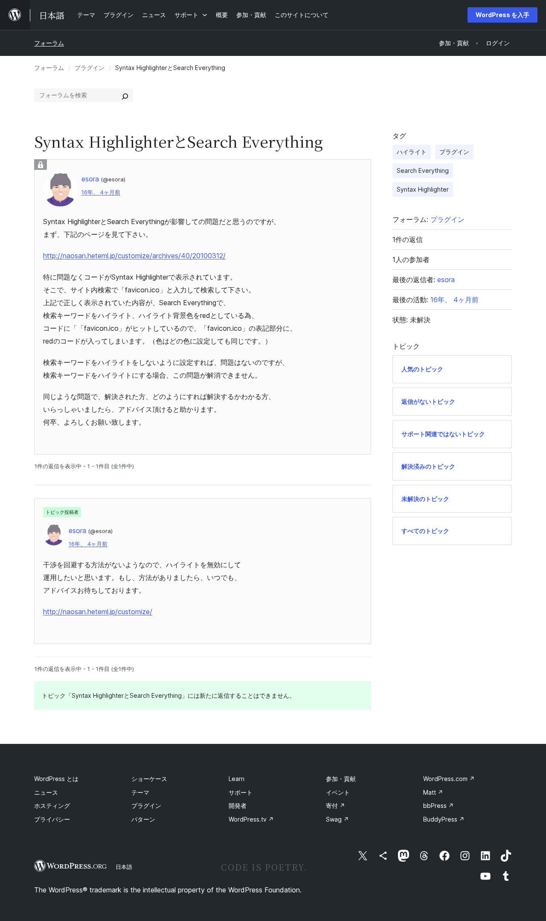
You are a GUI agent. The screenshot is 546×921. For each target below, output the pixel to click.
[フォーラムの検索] (125, 95)
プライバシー (52, 819)
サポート (241, 792)
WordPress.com (449, 778)
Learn (236, 778)
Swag (337, 819)
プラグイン (90, 67)
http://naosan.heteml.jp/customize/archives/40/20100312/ (134, 255)
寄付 (335, 805)
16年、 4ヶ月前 (100, 192)
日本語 (124, 866)
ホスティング (52, 805)
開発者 (238, 805)
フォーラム (49, 43)
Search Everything (423, 170)
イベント (338, 792)
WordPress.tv (251, 819)
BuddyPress (444, 819)
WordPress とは (56, 778)
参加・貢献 (341, 778)
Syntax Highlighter (423, 189)
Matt (433, 792)
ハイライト (412, 151)
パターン (143, 819)
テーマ (140, 792)
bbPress (438, 805)
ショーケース (149, 778)
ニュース (46, 792)
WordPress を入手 (502, 14)
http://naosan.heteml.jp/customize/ (97, 611)
